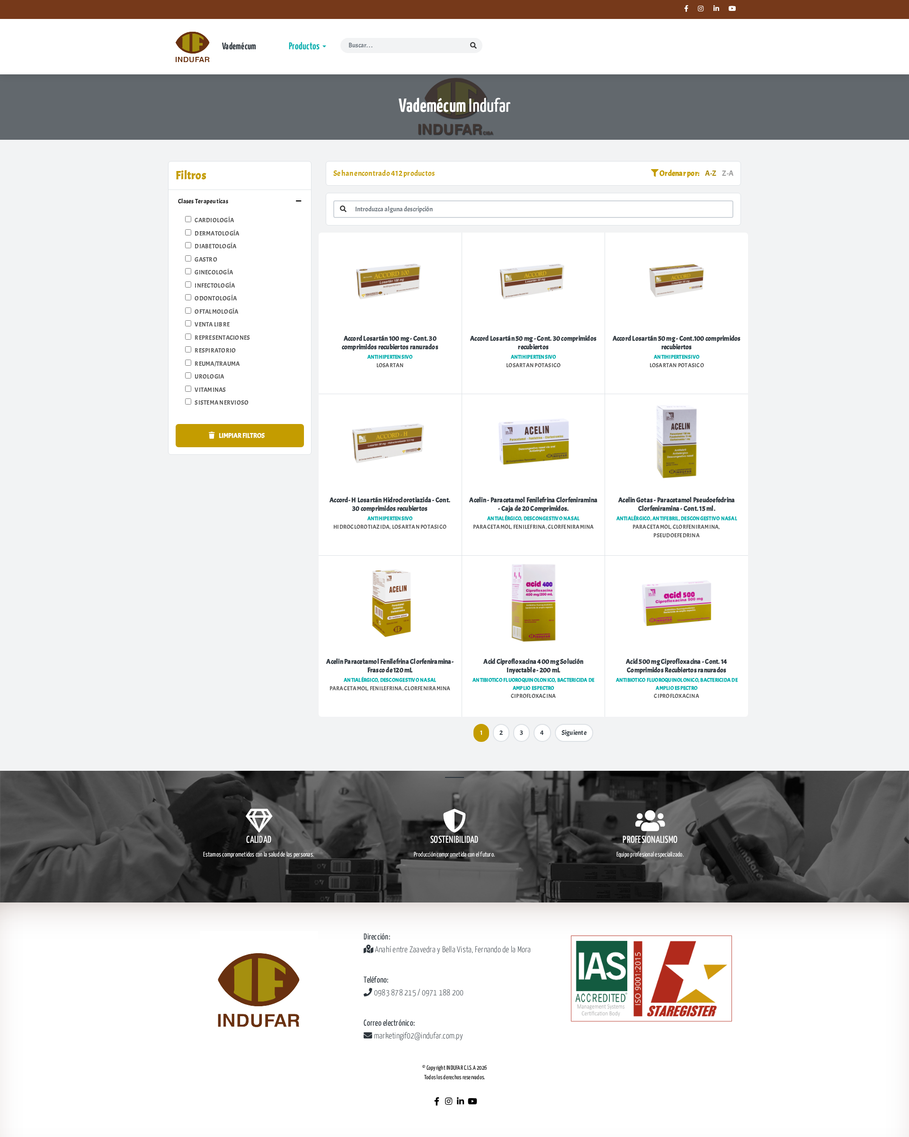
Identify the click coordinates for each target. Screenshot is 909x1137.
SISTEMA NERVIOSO (222, 402)
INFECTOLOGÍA (215, 285)
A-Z (710, 173)
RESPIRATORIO (215, 350)
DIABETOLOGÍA (215, 246)
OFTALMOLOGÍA (216, 312)
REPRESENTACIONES (222, 338)
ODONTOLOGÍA (216, 298)
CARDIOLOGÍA (214, 220)
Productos (305, 46)
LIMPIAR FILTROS (241, 436)
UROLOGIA (209, 376)
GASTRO (206, 259)
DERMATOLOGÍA (217, 233)
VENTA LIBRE (212, 324)
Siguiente (574, 733)
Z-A (727, 173)
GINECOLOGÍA (214, 272)
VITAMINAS (210, 390)
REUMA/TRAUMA (217, 364)
